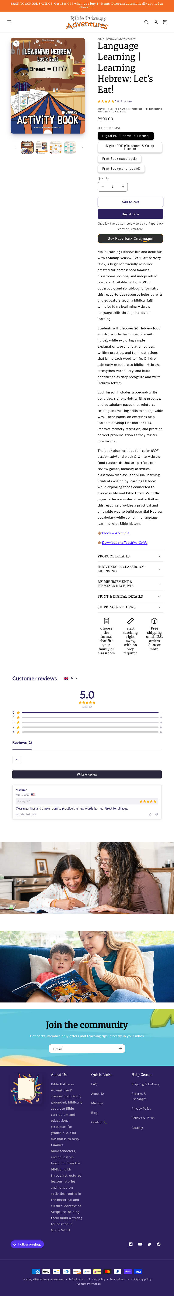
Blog (94, 1112)
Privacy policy (97, 1279)
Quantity (103, 178)
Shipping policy (142, 1279)
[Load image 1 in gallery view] (27, 147)
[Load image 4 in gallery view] (70, 147)
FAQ (94, 1084)
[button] (9, 22)
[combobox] (16, 760)
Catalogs (138, 1127)
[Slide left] (15, 147)
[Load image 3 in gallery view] (56, 147)
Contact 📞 (99, 1122)
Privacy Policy (141, 1108)
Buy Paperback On (123, 238)
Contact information (89, 1283)
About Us (98, 1093)
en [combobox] (71, 678)
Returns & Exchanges (139, 1096)
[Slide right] (82, 147)
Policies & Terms (143, 1118)
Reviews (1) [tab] (22, 742)
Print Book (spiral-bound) (121, 168)
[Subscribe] (120, 1048)
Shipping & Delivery (146, 1084)
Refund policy (77, 1279)
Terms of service (119, 1279)
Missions (97, 1103)
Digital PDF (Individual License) (125, 136)
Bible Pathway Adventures (48, 1279)
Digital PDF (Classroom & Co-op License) (130, 147)
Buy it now (130, 214)
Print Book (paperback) (119, 158)
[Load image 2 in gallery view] (41, 147)
